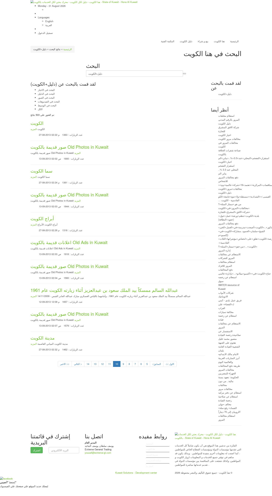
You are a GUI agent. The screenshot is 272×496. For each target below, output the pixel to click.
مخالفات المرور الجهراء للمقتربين (227, 371)
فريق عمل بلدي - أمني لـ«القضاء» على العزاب (229, 304)
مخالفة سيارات (226, 312)
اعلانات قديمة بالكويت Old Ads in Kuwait (69, 242)
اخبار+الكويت (225, 161)
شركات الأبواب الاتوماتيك (226, 294)
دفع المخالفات (225, 269)
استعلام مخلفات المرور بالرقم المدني (229, 117)
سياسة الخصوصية (153, 460)
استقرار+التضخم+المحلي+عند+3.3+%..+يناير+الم (243, 158)
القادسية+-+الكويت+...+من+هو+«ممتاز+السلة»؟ (237, 244)
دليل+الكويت (224, 94)
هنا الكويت (219, 41)
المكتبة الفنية (167, 41)
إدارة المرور (224, 250)
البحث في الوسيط (47, 105)
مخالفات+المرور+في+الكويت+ (234, 208)
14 (88, 364)
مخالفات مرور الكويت (229, 139)
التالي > (78, 364)
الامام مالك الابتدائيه (228, 354)
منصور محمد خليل (227, 338)
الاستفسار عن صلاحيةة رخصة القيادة (229, 333)
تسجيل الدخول (45, 33)
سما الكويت (41, 170)
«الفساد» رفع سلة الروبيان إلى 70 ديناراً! (229, 410)
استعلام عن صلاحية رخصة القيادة (228, 398)
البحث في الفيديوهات (49, 101)
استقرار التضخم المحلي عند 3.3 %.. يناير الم (228, 169)
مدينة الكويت (43, 337)
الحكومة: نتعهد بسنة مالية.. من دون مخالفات (228, 381)
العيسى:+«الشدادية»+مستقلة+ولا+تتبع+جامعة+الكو (244, 196)
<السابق (156, 364)
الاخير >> (64, 364)
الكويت (37, 123)
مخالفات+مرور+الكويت (230, 188)
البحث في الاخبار (46, 90)
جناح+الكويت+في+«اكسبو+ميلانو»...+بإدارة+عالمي (244, 273)
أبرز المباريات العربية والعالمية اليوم (229, 360)
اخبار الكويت (224, 135)
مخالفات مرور (225, 389)
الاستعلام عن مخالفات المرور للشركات (229, 256)
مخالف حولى (224, 404)
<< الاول (170, 364)
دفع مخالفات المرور (228, 223)
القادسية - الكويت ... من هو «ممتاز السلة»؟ (229, 202)
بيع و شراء (203, 41)
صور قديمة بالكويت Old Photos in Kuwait (69, 147)
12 (102, 364)
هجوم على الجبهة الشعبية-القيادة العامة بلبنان (229, 346)
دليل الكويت (186, 41)
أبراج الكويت (42, 218)
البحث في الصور (46, 97)
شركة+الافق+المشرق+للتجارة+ (234, 212)
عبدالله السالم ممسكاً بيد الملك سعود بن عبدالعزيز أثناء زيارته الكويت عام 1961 (104, 290)
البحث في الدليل (46, 93)
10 (116, 364)
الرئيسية (234, 41)
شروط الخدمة (152, 454)
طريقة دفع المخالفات (229, 365)
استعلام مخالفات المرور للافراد (226, 263)
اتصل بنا (149, 466)
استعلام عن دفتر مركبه (229, 392)
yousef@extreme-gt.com (98, 452)
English (49, 21)
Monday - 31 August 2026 (52, 6)
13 (95, 364)
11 (109, 364)
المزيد (34, 129)
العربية (48, 25)
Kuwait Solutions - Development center (136, 472)
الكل (40, 109)
